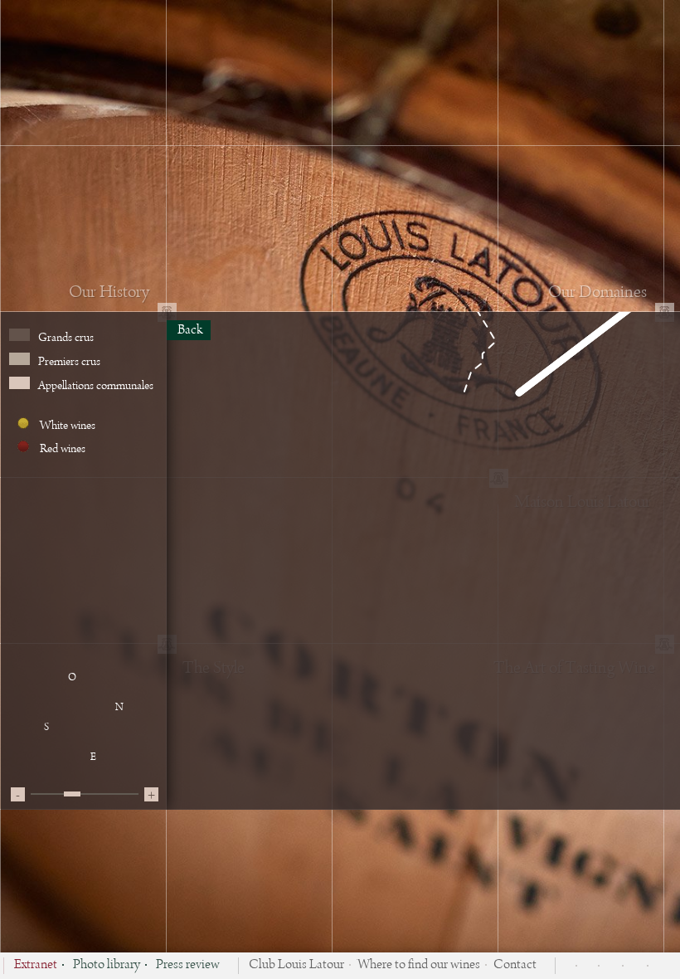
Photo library (106, 965)
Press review (188, 965)
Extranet (35, 965)
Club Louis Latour (296, 965)
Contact (515, 965)
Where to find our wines (418, 965)
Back (188, 330)
